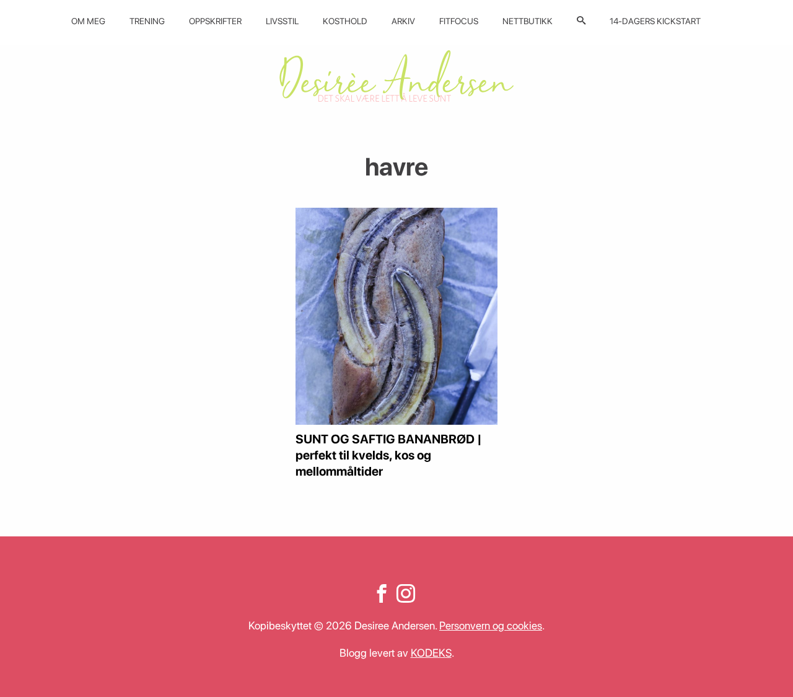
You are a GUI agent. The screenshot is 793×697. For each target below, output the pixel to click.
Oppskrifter (215, 21)
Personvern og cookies (490, 625)
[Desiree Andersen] (396, 76)
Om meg (88, 21)
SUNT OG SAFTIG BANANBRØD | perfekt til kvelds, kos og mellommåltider (389, 455)
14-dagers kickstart (655, 21)
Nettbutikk (527, 21)
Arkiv (403, 21)
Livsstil (282, 21)
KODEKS (431, 652)
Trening (147, 21)
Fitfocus (458, 21)
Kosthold (345, 21)
